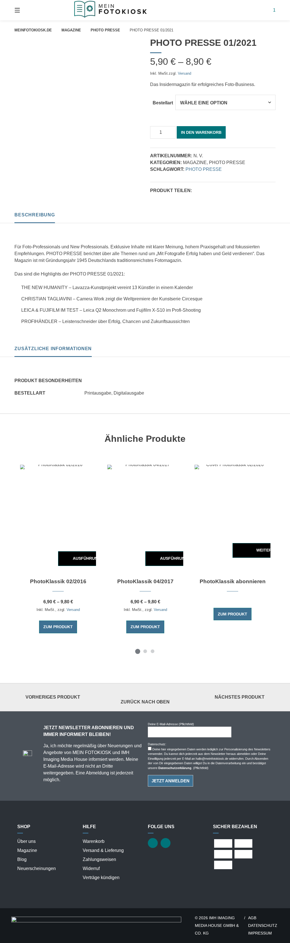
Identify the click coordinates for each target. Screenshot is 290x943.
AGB (252, 918)
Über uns (26, 841)
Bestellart (163, 102)
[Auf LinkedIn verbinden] (165, 843)
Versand (184, 73)
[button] (197, 191)
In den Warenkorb (201, 132)
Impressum (260, 933)
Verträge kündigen (101, 877)
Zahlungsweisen (99, 859)
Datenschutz (262, 925)
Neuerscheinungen (36, 868)
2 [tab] (145, 651)
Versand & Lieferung (103, 850)
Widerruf (91, 868)
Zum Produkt (58, 627)
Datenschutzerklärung (174, 768)
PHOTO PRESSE (105, 30)
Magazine (71, 30)
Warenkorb (94, 841)
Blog (22, 859)
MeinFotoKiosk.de (33, 30)
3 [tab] (152, 651)
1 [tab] (137, 651)
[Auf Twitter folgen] (153, 843)
